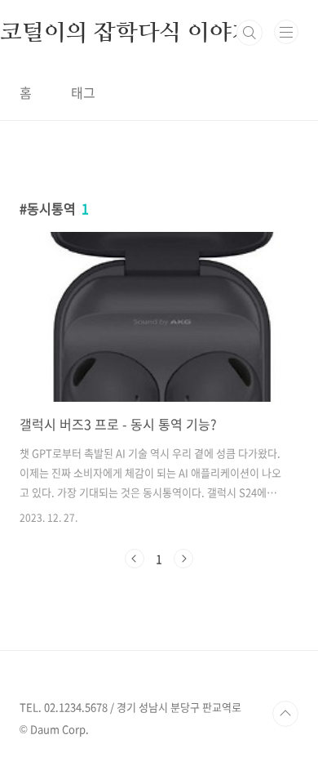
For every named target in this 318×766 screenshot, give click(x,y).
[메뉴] (286, 32)
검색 (249, 32)
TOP (285, 714)
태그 (83, 92)
